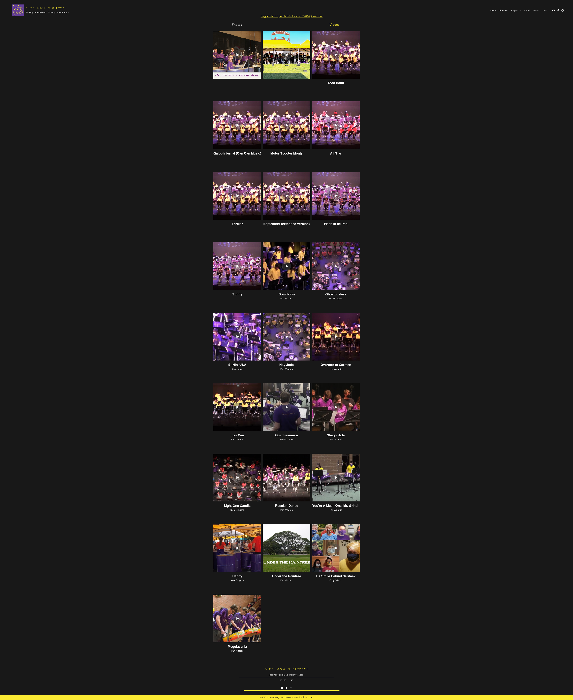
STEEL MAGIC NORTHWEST (46, 8)
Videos (334, 25)
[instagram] (562, 10)
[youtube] (553, 10)
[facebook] (558, 10)
